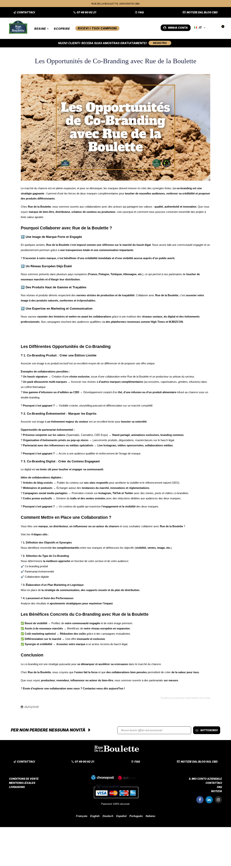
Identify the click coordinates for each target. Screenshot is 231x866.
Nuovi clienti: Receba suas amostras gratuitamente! (102, 43)
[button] (24, 12)
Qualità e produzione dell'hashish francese (185, 698)
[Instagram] (218, 799)
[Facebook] (200, 799)
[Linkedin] (209, 799)
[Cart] (221, 27)
